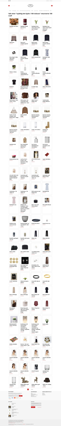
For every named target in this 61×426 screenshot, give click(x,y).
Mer (50, 10)
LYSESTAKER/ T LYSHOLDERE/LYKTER (44, 10)
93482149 (24, 424)
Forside (10, 10)
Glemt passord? (39, 407)
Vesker (32, 10)
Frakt (31, 393)
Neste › (32, 389)
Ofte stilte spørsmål (33, 396)
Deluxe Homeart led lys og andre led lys (25, 10)
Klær (18, 10)
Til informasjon (14, 10)
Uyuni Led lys (36, 10)
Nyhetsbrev (32, 395)
